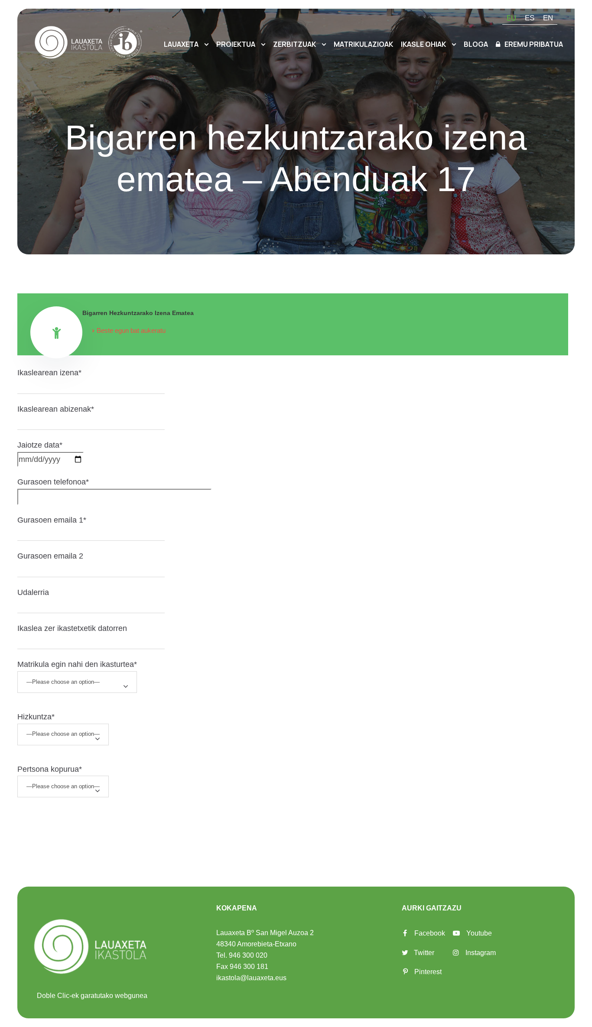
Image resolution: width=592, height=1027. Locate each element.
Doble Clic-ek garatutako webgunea (92, 995)
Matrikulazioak (363, 44)
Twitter (424, 952)
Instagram (480, 952)
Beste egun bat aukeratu (131, 330)
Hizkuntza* (36, 716)
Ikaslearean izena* (49, 372)
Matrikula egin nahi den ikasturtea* (77, 664)
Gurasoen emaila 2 (50, 556)
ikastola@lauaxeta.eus (251, 978)
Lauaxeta (181, 44)
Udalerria (33, 592)
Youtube (479, 933)
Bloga (476, 44)
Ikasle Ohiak (423, 44)
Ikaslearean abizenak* (55, 409)
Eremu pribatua (533, 44)
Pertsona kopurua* (49, 769)
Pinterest (428, 971)
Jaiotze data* (39, 445)
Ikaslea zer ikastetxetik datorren (72, 628)
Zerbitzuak (294, 44)
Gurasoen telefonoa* (53, 482)
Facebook (429, 933)
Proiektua (235, 44)
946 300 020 (248, 955)
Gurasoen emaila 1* (51, 520)
